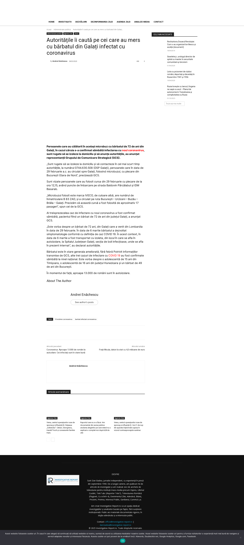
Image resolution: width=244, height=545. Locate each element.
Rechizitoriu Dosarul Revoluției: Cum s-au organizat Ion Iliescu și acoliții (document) (181, 44)
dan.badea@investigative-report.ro (115, 525)
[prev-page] (48, 439)
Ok (122, 541)
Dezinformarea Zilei (102, 21)
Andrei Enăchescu (60, 61)
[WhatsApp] (88, 68)
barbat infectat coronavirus (85, 319)
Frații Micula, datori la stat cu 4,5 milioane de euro (122, 349)
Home (52, 21)
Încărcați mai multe (173, 103)
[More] (95, 68)
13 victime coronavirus (63, 319)
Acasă (49, 29)
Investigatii (64, 21)
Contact (159, 21)
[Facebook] (68, 68)
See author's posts (84, 302)
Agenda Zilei (123, 21)
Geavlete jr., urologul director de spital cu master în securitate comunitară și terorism (181, 59)
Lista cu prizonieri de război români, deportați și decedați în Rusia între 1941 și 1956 (181, 74)
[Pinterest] (81, 68)
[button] (194, 22)
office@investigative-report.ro (118, 521)
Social (76, 34)
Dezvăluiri (81, 21)
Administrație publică (62, 29)
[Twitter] (75, 68)
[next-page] (53, 439)
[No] (240, 537)
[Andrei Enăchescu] (48, 61)
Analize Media (142, 21)
